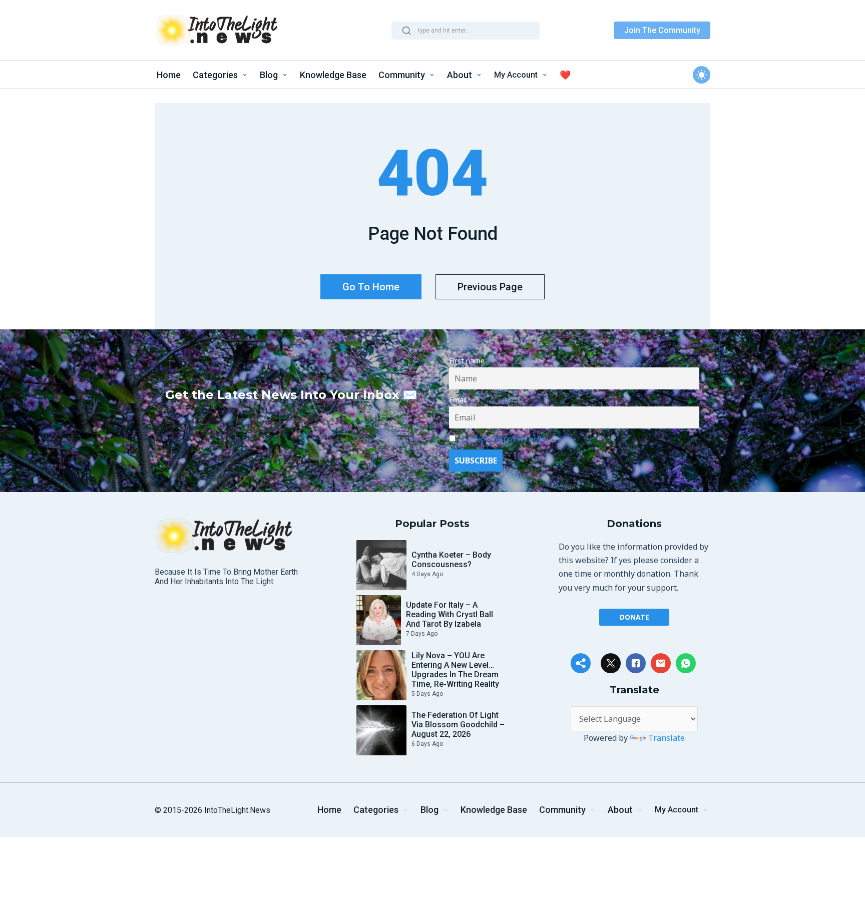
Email (458, 399)
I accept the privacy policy (505, 438)
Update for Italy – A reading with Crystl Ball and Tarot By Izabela (449, 614)
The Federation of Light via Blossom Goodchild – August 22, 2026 (458, 724)
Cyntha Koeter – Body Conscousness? (451, 559)
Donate (634, 617)
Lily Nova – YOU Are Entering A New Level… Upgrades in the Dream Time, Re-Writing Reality (455, 670)
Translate (666, 737)
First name (467, 360)
